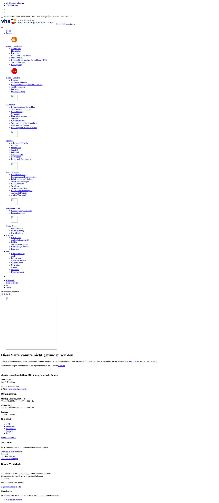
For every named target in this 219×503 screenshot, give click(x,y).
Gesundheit (10, 105)
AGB (13, 256)
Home (8, 31)
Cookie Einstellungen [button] (9, 459)
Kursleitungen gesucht (20, 247)
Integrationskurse (13, 208)
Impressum (15, 249)
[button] (8, 437)
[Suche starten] (2, 17)
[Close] (11, 491)
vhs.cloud (15, 270)
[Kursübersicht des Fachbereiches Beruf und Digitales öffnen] (14, 168)
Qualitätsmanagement (19, 244)
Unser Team (16, 238)
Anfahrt (14, 267)
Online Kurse (11, 226)
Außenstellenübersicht (20, 240)
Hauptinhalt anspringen (65, 24)
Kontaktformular (17, 254)
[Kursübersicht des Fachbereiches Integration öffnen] (14, 204)
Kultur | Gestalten (13, 78)
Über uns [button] (9, 235)
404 (9, 294)
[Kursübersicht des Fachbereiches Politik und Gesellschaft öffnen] (14, 42)
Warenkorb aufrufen (14, 500)
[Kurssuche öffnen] (7, 285)
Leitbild (14, 242)
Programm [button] (10, 33)
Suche (8, 287)
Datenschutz (16, 258)
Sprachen (10, 141)
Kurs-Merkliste (12, 283)
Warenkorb (10, 280)
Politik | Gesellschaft (14, 46)
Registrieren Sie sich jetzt (11, 487)
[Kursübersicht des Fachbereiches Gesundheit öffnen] (14, 100)
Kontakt (61, 366)
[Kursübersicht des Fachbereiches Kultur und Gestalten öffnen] (14, 73)
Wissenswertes (17, 263)
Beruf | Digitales (12, 172)
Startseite (4, 294)
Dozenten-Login (17, 272)
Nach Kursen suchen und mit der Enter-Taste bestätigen (26, 16)
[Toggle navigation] (2, 27)
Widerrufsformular (18, 260)
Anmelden (5, 478)
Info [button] (7, 251)
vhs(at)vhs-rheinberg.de (17, 389)
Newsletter (15, 265)
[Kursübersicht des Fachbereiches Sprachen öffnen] (14, 136)
